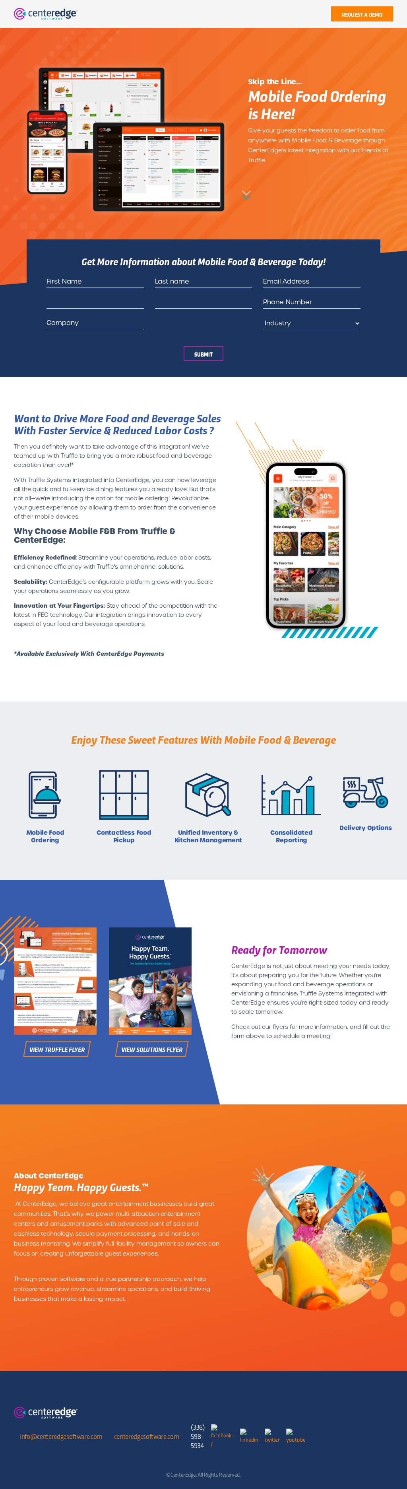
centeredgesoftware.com (146, 1436)
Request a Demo (362, 14)
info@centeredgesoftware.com (61, 1436)
